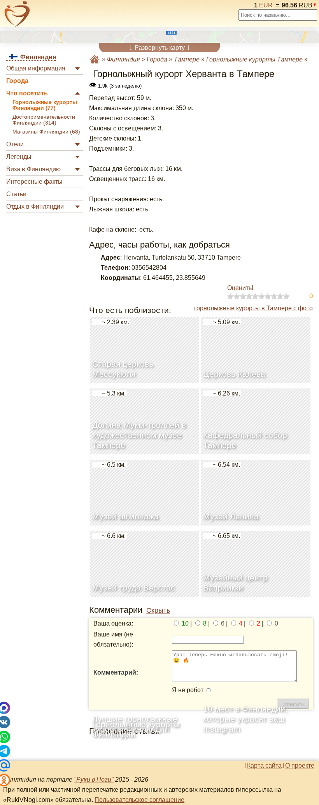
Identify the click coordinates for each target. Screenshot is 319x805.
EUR (266, 5)
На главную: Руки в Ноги (94, 59)
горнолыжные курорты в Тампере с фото (253, 308)
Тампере (187, 59)
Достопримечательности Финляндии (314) (43, 120)
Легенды (19, 157)
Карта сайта (264, 765)
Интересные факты (34, 182)
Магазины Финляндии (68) (46, 132)
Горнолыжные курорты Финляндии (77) (44, 105)
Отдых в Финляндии (35, 206)
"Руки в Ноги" (94, 779)
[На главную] (17, 13)
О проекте (299, 765)
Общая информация (35, 68)
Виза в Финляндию (33, 169)
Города (17, 81)
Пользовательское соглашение (139, 799)
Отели (15, 144)
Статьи (16, 194)
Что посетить (27, 93)
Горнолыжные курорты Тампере (254, 59)
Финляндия (123, 59)
